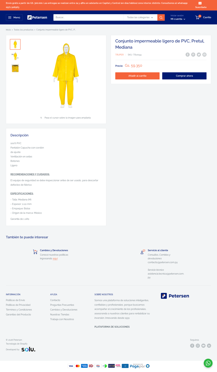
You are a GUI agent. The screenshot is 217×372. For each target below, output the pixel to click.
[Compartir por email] (204, 54)
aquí (55, 258)
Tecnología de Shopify (16, 344)
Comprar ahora (184, 75)
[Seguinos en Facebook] (192, 345)
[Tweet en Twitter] (199, 54)
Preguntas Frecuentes (62, 305)
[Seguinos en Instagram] (198, 345)
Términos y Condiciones (19, 309)
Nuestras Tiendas (59, 314)
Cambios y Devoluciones (63, 309)
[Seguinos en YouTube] (203, 345)
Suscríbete (201, 7)
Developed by (12, 349)
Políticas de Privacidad (18, 305)
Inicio (8, 30)
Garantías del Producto (18, 314)
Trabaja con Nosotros (62, 319)
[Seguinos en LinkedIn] (209, 345)
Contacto (55, 300)
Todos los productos (23, 30)
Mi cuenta (177, 18)
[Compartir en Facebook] (188, 54)
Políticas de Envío (15, 300)
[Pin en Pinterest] (193, 54)
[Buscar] (161, 17)
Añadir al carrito (137, 75)
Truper (119, 55)
